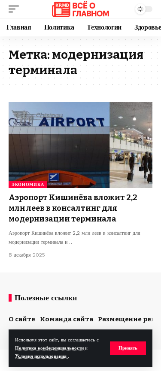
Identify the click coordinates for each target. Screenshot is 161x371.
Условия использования (41, 356)
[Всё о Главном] (80, 9)
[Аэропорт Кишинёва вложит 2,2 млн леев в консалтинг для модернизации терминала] (80, 145)
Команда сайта (66, 319)
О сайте (22, 319)
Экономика (28, 184)
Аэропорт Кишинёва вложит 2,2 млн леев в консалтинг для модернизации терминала (73, 208)
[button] (128, 348)
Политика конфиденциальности (50, 348)
